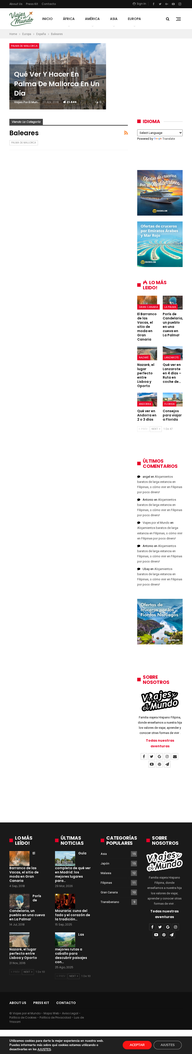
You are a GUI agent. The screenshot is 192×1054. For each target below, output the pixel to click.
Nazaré (144, 357)
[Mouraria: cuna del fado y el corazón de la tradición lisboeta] (65, 901)
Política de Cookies (23, 1017)
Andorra (145, 404)
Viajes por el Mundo (156, 522)
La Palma (170, 307)
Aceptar (137, 1045)
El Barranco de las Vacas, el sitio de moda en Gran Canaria (24, 867)
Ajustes (168, 1045)
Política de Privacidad (55, 1017)
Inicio (47, 18)
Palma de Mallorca (24, 46)
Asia (114, 18)
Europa (134, 18)
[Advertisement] (96, 798)
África (69, 18)
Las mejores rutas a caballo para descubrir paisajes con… (71, 948)
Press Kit (32, 4)
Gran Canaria (148, 307)
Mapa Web (51, 1013)
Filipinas (106, 882)
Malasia (106, 873)
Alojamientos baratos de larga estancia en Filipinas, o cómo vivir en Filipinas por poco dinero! (159, 533)
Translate (168, 138)
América (92, 18)
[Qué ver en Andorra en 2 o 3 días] (147, 400)
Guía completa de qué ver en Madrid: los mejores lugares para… (73, 867)
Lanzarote (171, 357)
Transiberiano (110, 902)
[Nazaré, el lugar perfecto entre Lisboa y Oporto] (147, 353)
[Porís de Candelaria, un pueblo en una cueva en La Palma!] (173, 303)
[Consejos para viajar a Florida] (173, 400)
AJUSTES (44, 1049)
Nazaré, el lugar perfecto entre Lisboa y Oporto (23, 953)
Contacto (49, 4)
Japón (105, 863)
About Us (15, 4)
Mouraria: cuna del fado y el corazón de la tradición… (72, 915)
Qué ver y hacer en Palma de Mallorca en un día (57, 84)
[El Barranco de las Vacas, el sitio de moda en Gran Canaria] (147, 303)
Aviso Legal (70, 1013)
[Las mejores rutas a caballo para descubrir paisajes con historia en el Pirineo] (65, 939)
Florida (169, 404)
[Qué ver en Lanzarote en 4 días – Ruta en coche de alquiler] (173, 353)
